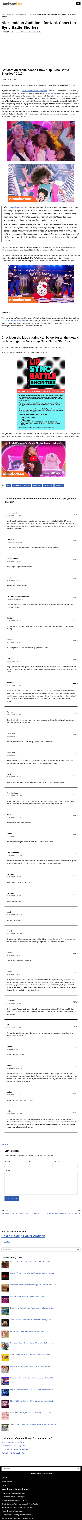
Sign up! (41, 777)
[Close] (69, 735)
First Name (16, 757)
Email (14, 747)
